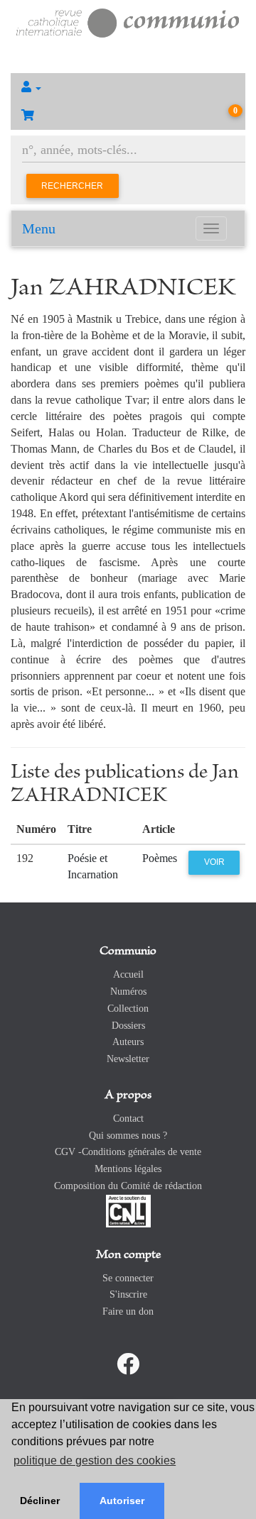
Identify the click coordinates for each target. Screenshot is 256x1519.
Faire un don (128, 1311)
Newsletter (128, 1059)
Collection (128, 1008)
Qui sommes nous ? (128, 1135)
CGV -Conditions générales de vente (128, 1152)
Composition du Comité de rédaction (128, 1186)
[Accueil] (128, 21)
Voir (214, 862)
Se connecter (128, 1278)
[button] (128, 87)
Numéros (128, 991)
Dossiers (128, 1025)
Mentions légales (128, 1169)
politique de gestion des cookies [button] (95, 1460)
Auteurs (128, 1042)
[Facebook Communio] (128, 1364)
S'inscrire (128, 1294)
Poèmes (159, 858)
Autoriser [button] (122, 1500)
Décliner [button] (40, 1500)
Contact (128, 1118)
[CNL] (128, 1210)
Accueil (128, 974)
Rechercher (72, 186)
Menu (38, 228)
